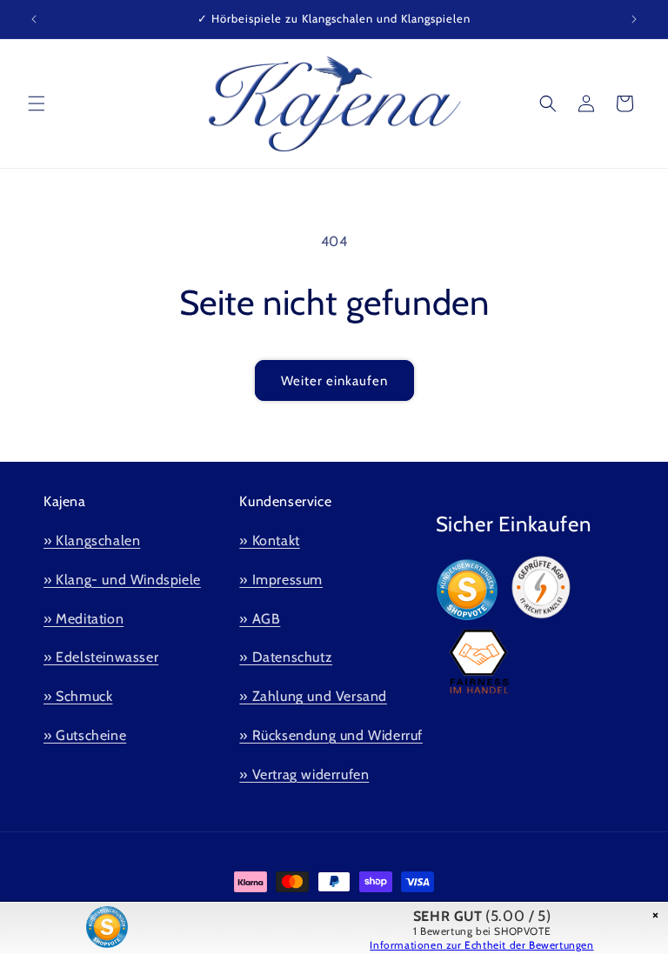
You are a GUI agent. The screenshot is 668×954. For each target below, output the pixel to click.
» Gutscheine (84, 735)
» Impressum (281, 579)
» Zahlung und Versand (313, 696)
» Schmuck (77, 696)
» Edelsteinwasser (100, 657)
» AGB (259, 618)
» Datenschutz (285, 657)
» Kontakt (269, 540)
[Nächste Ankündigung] (634, 19)
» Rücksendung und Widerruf (331, 735)
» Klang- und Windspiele (122, 579)
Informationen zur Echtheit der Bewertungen (481, 944)
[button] (36, 103)
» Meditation (83, 618)
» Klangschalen (91, 540)
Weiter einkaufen (334, 381)
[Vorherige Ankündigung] (34, 19)
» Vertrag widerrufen (304, 774)
